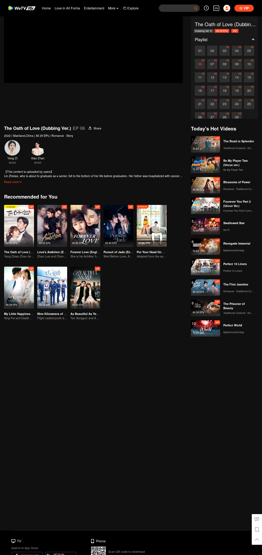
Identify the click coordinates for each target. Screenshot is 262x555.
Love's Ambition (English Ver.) (58, 252)
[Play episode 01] (200, 51)
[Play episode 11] (200, 77)
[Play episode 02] (212, 51)
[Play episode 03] (224, 51)
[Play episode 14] (237, 77)
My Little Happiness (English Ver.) (27, 314)
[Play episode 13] (224, 77)
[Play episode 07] (212, 64)
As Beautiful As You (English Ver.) (93, 314)
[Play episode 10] (249, 64)
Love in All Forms (67, 8)
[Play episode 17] (212, 90)
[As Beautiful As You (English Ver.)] (85, 288)
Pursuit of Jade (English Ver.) (124, 252)
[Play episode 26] (200, 117)
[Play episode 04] (237, 51)
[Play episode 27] (212, 117)
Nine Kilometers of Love (54, 314)
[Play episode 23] (224, 104)
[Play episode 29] (237, 117)
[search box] (195, 8)
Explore (133, 8)
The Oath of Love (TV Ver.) (22, 252)
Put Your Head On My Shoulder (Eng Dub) (166, 252)
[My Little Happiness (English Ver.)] (19, 288)
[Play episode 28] (224, 117)
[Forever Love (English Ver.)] (85, 226)
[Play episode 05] (249, 51)
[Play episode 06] (200, 64)
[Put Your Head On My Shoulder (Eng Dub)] (152, 226)
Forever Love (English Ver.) (89, 252)
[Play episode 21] (200, 104)
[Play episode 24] (237, 104)
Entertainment (94, 8)
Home (46, 8)
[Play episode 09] (237, 64)
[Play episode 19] (237, 90)
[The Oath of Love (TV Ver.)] (19, 226)
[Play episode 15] (249, 77)
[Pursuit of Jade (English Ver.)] (118, 226)
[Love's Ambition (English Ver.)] (52, 226)
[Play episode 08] (224, 64)
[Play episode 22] (212, 104)
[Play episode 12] (212, 77)
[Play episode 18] (224, 90)
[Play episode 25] (249, 104)
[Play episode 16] (200, 90)
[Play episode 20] (249, 90)
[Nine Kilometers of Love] (52, 288)
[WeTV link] (22, 8)
